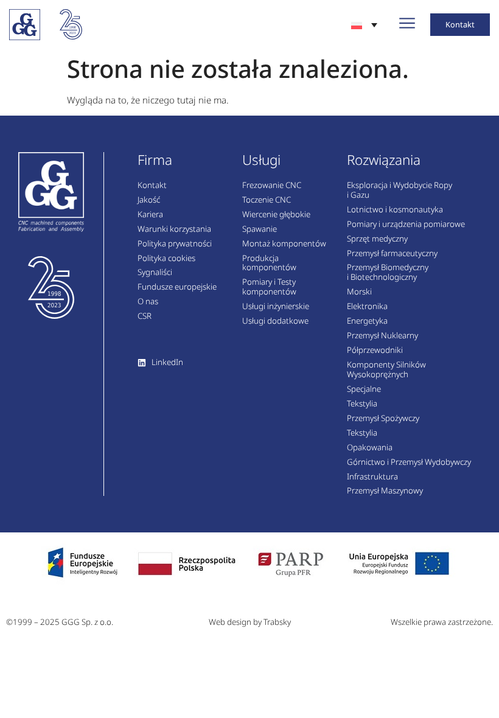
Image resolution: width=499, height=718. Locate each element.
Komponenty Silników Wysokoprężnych (386, 370)
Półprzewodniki (375, 350)
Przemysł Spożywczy (383, 418)
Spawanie (259, 229)
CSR (145, 316)
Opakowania (370, 448)
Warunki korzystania (174, 229)
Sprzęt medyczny (377, 239)
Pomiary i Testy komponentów (269, 287)
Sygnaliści (155, 272)
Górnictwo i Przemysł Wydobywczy (409, 462)
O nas (148, 302)
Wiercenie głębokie (276, 215)
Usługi (261, 159)
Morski (359, 292)
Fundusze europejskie (177, 287)
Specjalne (364, 389)
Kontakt (152, 185)
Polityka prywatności (175, 244)
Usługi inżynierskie (275, 307)
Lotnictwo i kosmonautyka (395, 210)
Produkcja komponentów (269, 263)
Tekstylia (362, 404)
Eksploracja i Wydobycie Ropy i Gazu (399, 190)
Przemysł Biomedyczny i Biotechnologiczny (387, 272)
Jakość (149, 200)
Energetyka (367, 321)
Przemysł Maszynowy (385, 491)
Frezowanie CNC (271, 185)
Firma (155, 159)
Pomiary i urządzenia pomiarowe (406, 224)
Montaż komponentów (284, 244)
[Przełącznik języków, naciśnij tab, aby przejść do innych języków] (364, 24)
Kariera (150, 215)
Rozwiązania (383, 159)
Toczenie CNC (266, 200)
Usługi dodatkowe (275, 321)
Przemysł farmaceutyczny (392, 254)
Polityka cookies (166, 258)
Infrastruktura (372, 477)
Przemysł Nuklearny (382, 336)
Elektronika (367, 307)
